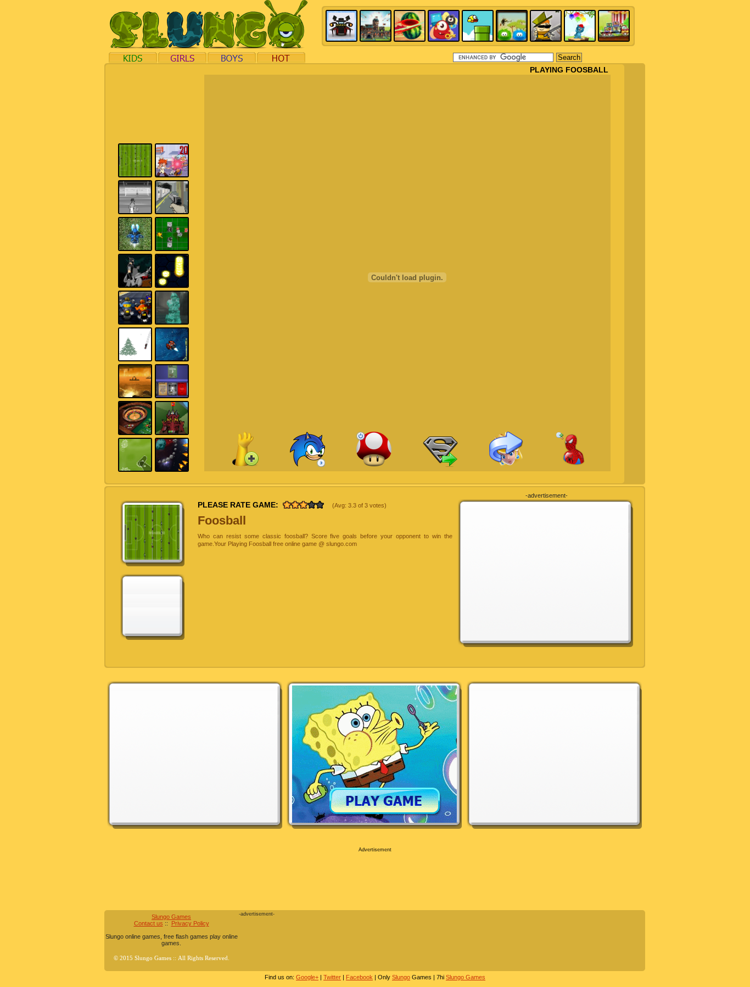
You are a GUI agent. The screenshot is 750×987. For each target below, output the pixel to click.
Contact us (148, 923)
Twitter (332, 977)
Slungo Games (171, 916)
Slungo (401, 977)
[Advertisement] (54, 229)
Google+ (307, 977)
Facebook (359, 977)
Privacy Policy (190, 923)
